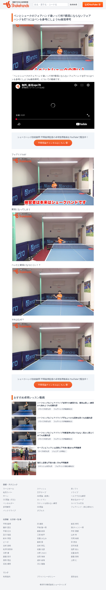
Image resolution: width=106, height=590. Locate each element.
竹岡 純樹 (75, 538)
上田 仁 (74, 560)
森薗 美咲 (75, 556)
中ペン (6, 496)
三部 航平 (41, 535)
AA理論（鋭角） (43, 496)
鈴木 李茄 (7, 538)
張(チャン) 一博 (77, 527)
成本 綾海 (41, 560)
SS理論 (40, 507)
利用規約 (6, 576)
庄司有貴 (74, 545)
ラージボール (8, 489)
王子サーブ (41, 492)
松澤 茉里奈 (8, 549)
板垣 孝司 (75, 524)
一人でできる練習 (78, 496)
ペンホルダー (8, 503)
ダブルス (40, 510)
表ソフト (74, 489)
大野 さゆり (42, 553)
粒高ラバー (7, 492)
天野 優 (6, 553)
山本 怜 (74, 535)
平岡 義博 (7, 524)
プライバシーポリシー (46, 576)
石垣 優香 (7, 564)
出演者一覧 (14, 519)
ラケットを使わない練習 (47, 503)
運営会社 (74, 576)
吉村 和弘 (41, 545)
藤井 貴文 (7, 527)
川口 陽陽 (41, 564)
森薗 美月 (7, 556)
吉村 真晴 (7, 545)
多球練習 (6, 507)
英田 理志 (7, 560)
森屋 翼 (40, 542)
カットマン (41, 499)
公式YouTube (91, 4)
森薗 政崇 (41, 531)
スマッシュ (41, 489)
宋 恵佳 (74, 542)
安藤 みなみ (42, 538)
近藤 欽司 (75, 553)
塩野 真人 (75, 549)
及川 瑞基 (7, 535)
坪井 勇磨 (75, 531)
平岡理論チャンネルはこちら (51, 143)
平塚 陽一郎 (42, 527)
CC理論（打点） (10, 499)
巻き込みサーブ (77, 499)
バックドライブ (9, 510)
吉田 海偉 (41, 556)
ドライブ (74, 492)
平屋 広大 (7, 531)
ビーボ (6, 542)
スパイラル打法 (77, 503)
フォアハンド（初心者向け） (82, 507)
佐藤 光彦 (41, 549)
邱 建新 (40, 524)
